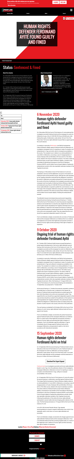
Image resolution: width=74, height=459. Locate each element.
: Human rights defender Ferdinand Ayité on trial (10, 131)
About (2, 118)
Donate (28, 13)
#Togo (32, 427)
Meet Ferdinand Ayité (48, 92)
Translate (70, 18)
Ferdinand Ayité (41, 366)
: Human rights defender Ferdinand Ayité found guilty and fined (10, 122)
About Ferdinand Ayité (7, 60)
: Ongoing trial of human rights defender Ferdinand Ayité (11, 126)
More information (11, 5)
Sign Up (37, 440)
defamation (54, 145)
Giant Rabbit (42, 449)
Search (64, 13)
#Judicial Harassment (50, 427)
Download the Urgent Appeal (55, 361)
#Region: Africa (26, 427)
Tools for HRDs (10, 13)
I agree (55, 2)
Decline (63, 2)
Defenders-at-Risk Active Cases (54, 456)
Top (1, 115)
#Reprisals (42, 427)
